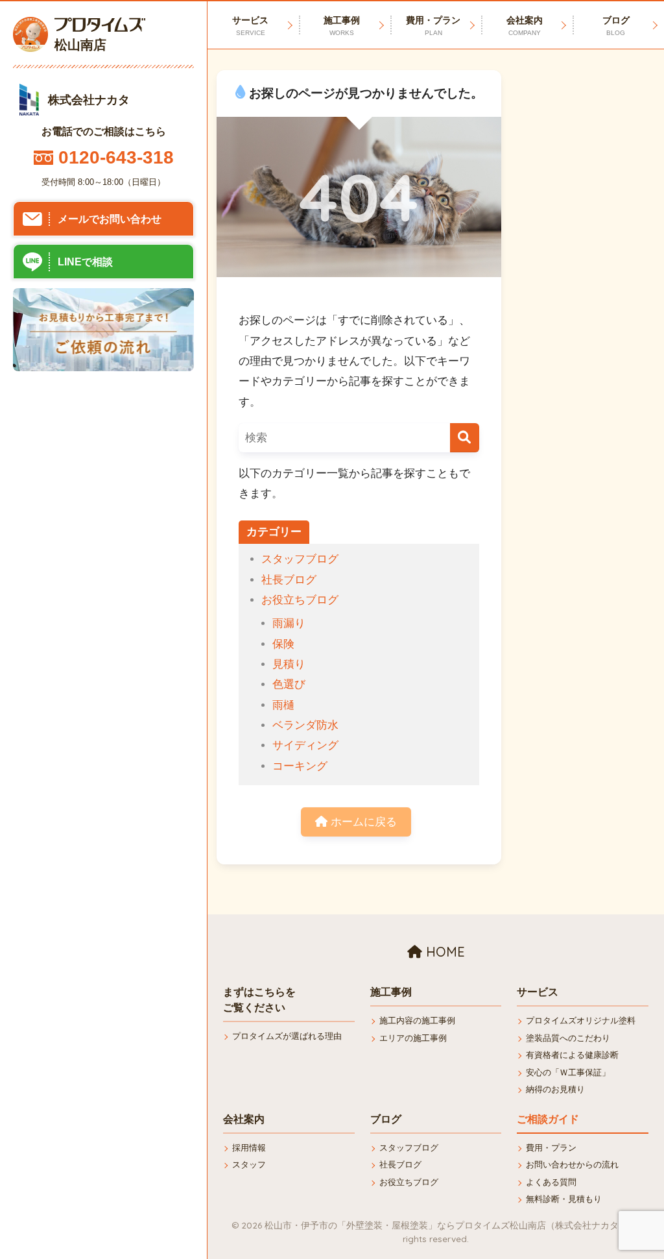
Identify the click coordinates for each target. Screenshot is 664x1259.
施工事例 (342, 25)
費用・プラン (433, 25)
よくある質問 (551, 1182)
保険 (283, 644)
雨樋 (283, 705)
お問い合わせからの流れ (572, 1164)
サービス (250, 25)
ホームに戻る (362, 822)
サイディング (305, 745)
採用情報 (249, 1148)
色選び (288, 684)
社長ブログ (288, 580)
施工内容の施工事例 (417, 1020)
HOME (443, 952)
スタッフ (249, 1164)
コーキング (299, 766)
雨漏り (288, 623)
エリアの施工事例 (413, 1038)
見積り (288, 664)
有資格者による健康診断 (572, 1055)
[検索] (464, 437)
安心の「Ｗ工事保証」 (568, 1072)
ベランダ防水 (305, 725)
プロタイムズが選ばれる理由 (287, 1036)
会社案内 (524, 25)
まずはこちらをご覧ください (259, 999)
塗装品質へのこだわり (568, 1038)
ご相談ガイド (548, 1119)
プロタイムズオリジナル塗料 (580, 1020)
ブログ (616, 25)
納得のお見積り (555, 1089)
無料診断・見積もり (564, 1199)
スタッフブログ (299, 559)
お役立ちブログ (299, 600)
